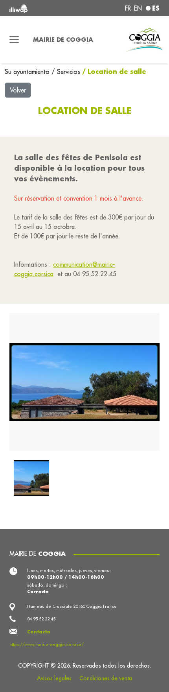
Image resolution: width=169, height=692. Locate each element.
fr (128, 8)
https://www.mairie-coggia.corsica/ (46, 644)
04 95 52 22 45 (41, 619)
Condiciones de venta (105, 678)
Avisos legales (54, 678)
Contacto (38, 632)
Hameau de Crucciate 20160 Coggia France (72, 606)
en (138, 8)
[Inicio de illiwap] (38, 8)
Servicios (69, 72)
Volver (18, 90)
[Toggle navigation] (14, 40)
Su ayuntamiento (28, 72)
